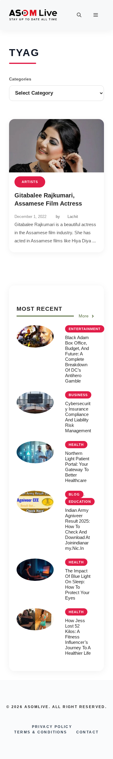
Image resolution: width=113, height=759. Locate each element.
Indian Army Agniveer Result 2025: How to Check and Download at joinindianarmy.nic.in (77, 529)
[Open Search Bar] (79, 15)
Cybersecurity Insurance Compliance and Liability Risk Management (78, 417)
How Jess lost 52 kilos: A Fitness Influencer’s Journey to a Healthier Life (78, 637)
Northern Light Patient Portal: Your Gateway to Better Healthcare (77, 467)
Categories (20, 79)
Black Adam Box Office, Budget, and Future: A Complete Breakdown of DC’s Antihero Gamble (77, 359)
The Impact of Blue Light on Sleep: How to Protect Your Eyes (77, 584)
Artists (30, 182)
